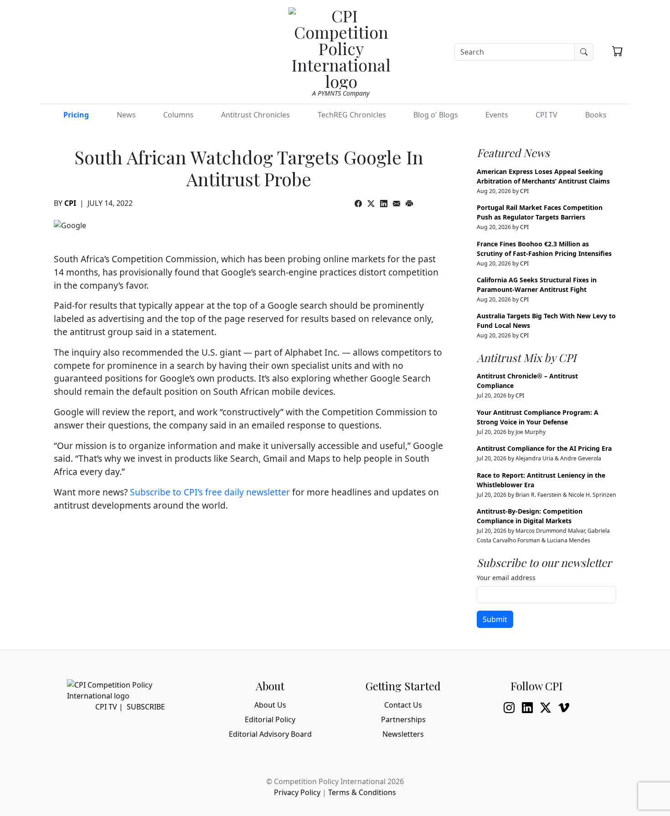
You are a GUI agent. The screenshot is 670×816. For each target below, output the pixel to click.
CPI (70, 203)
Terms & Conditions (362, 792)
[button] (617, 51)
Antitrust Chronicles (255, 115)
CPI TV (546, 115)
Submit (495, 619)
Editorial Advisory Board (270, 734)
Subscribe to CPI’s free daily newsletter (210, 492)
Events (496, 115)
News (126, 115)
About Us (270, 705)
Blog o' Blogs (435, 115)
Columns (178, 115)
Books (596, 115)
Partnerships (403, 719)
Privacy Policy (297, 792)
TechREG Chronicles (352, 115)
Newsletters (403, 734)
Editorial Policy (270, 719)
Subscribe (146, 707)
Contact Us (403, 705)
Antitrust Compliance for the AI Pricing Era (544, 448)
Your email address (506, 577)
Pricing (76, 115)
